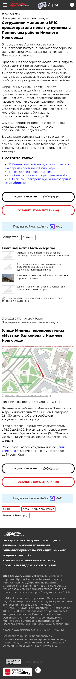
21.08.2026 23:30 (11, 318)
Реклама (9, 545)
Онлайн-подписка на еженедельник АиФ (34, 550)
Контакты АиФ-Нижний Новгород (29, 560)
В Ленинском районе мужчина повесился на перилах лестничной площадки (38, 166)
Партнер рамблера (33, 662)
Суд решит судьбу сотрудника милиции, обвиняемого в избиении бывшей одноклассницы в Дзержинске (39, 267)
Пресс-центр (51, 540)
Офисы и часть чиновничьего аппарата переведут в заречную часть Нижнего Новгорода (44, 254)
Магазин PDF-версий (34, 545)
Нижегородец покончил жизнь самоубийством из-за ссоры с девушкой (35, 173)
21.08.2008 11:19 (11, 14)
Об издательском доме (21, 540)
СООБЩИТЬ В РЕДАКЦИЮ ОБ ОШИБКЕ (29, 565)
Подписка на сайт (17, 555)
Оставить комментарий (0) (38, 210)
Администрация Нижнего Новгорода (26, 395)
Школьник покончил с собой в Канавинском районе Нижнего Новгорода (41, 288)
